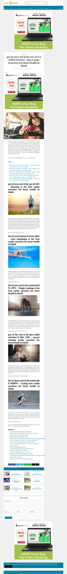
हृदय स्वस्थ (22, 150)
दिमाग (16, 418)
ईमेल (18, 511)
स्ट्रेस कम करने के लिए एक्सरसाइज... (16, 474)
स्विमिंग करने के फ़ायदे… (15, 281)
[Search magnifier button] (45, 3)
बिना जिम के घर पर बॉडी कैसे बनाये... (37, 474)
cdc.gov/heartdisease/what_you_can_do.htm (20, 452)
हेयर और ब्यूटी (25, 8)
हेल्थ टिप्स (35, 8)
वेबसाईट (31, 511)
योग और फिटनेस (11, 8)
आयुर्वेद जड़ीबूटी (30, 8)
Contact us (14, 571)
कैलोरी (28, 417)
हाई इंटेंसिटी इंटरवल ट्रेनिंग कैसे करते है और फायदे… (20, 376)
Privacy (10, 571)
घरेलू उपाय (16, 8)
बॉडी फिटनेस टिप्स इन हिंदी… (16, 421)
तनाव (21, 145)
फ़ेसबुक (17, 426)
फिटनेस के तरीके (24, 54)
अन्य (50, 8)
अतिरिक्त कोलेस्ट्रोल (28, 146)
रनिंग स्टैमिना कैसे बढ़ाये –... (37, 481)
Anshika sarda (17, 68)
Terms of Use (18, 571)
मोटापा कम (19, 273)
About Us (7, 571)
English (62, 8)
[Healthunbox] (11, 3)
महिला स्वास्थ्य (20, 8)
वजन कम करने (21, 323)
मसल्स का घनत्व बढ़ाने (35, 323)
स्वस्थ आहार (41, 8)
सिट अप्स (11, 328)
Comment (7, 501)
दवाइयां (38, 8)
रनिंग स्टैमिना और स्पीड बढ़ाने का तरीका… (18, 232)
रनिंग (19, 224)
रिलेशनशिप (46, 8)
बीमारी (7, 8)
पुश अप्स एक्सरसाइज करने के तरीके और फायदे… (19, 331)
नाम (6, 511)
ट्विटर (21, 426)
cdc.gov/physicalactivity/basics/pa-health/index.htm (21, 448)
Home (5, 571)
